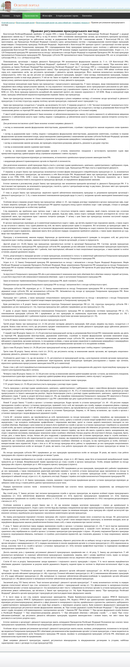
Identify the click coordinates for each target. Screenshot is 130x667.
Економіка (87, 15)
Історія (17, 15)
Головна (6, 15)
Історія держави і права (67, 15)
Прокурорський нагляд (25, 23)
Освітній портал (8, 23)
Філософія (47, 15)
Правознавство (31, 15)
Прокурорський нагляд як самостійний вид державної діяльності (63, 23)
